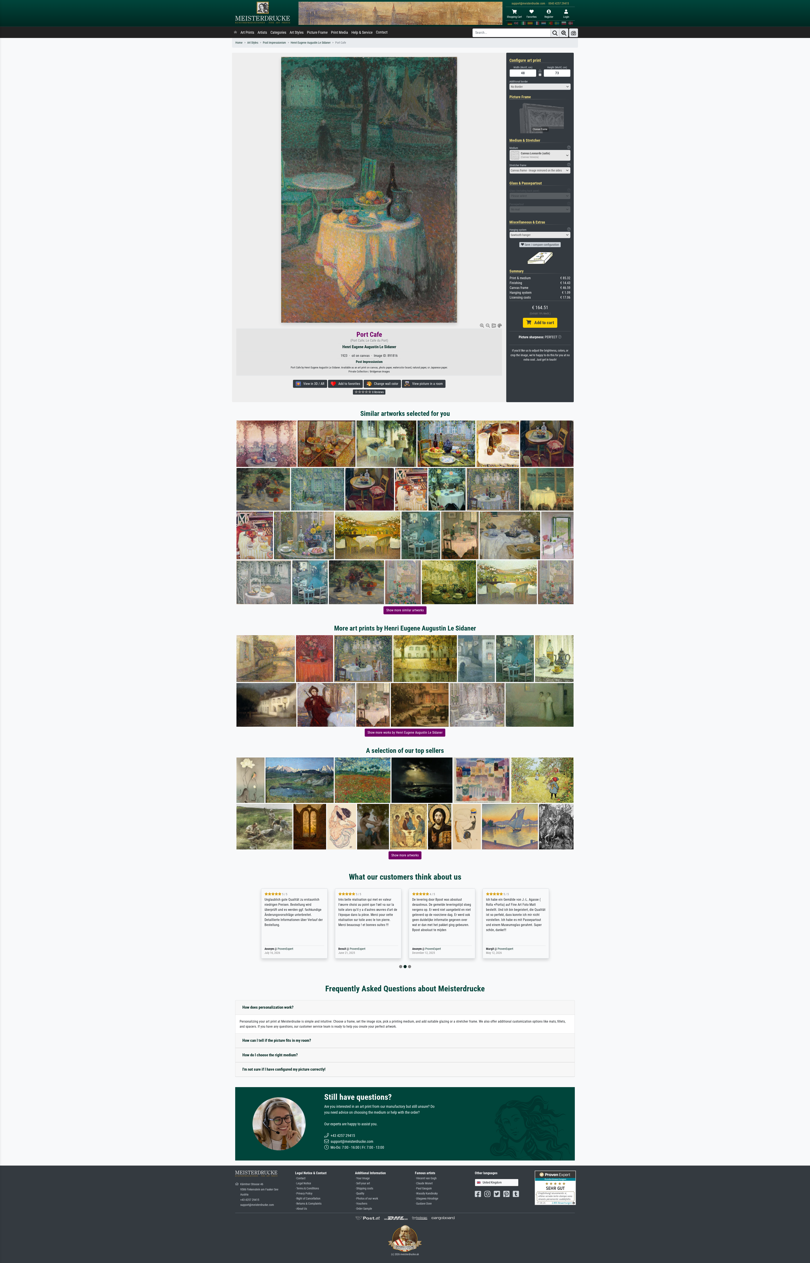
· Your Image (362, 1178)
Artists (262, 32)
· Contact (300, 1178)
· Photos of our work (366, 1198)
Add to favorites (348, 384)
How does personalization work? (268, 1007)
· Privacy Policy (303, 1193)
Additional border (518, 81)
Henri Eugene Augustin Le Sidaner (311, 42)
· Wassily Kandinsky (426, 1193)
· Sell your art (362, 1183)
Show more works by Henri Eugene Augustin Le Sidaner (405, 733)
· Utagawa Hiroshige (426, 1198)
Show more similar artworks (405, 610)
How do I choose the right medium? (270, 1055)
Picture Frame (317, 32)
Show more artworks (405, 855)
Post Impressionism (274, 42)
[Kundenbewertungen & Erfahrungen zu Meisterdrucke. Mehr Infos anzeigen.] (555, 1188)
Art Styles (297, 32)
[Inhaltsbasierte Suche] (563, 32)
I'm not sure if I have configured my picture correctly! (283, 1069)
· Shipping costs (364, 1188)
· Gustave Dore (423, 1203)
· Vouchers (361, 1203)
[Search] (555, 32)
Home (239, 42)
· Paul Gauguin (423, 1188)
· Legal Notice (303, 1183)
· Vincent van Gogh (426, 1178)
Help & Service (362, 32)
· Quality (359, 1193)
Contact (381, 32)
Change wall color (384, 384)
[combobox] (540, 87)
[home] (235, 32)
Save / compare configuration (541, 244)
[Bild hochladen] (573, 32)
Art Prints (247, 32)
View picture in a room (426, 384)
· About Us (301, 1208)
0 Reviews (377, 392)
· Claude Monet (424, 1183)
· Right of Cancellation (307, 1198)
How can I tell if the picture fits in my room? (276, 1040)
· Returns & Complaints (308, 1203)
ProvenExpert (279, 949)
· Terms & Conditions (307, 1188)
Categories (278, 32)
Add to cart (542, 322)
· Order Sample (363, 1208)
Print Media (339, 32)
